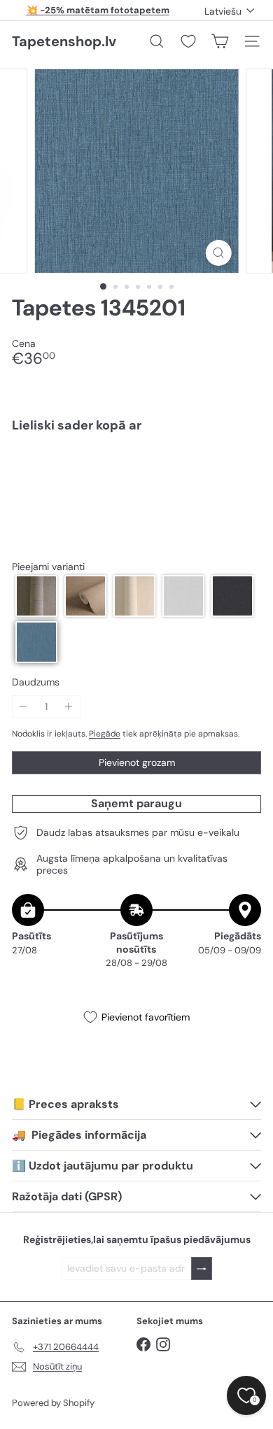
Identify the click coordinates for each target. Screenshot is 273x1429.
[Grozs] (220, 41)
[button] (36, 596)
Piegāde (104, 733)
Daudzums (35, 682)
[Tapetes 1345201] (136, 492)
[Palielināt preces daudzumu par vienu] (68, 706)
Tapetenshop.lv (64, 41)
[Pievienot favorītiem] (242, 473)
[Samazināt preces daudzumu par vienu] (23, 706)
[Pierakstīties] (201, 1268)
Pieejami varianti (48, 567)
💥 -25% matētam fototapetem (98, 10)
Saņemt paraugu (136, 803)
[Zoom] (218, 253)
